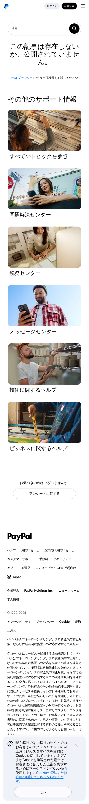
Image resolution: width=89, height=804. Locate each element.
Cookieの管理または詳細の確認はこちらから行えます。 (41, 777)
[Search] (74, 28)
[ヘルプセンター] (22, 77)
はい (43, 792)
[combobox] (44, 28)
